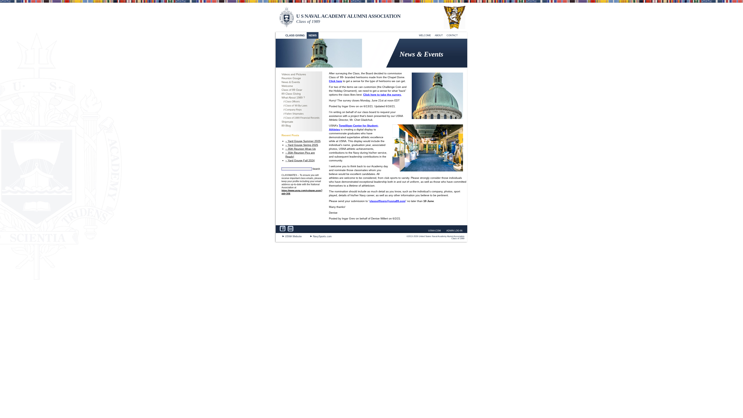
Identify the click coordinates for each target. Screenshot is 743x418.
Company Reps (293, 109)
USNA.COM (434, 230)
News (313, 35)
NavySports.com (322, 236)
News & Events (291, 82)
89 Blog (286, 125)
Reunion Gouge (291, 78)
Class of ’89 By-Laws (296, 105)
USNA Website (293, 236)
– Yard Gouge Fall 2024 (300, 160)
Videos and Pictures (294, 74)
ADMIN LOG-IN (454, 230)
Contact (452, 35)
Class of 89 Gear (292, 89)
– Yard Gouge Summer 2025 (303, 141)
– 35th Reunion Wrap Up (300, 148)
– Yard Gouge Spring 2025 (301, 144)
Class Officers (292, 101)
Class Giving (295, 35)
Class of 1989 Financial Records (302, 117)
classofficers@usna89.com (387, 201)
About (439, 35)
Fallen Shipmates (294, 113)
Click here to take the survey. (382, 94)
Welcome (425, 35)
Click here (335, 81)
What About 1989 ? (293, 97)
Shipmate (287, 121)
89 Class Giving (291, 93)
